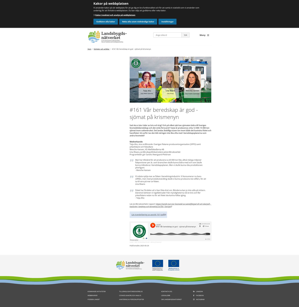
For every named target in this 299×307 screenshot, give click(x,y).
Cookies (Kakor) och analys (130, 295)
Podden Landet (94, 299)
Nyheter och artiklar (101, 49)
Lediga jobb (165, 295)
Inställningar (167, 21)
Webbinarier (92, 295)
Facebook (200, 295)
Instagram (200, 299)
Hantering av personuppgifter (131, 299)
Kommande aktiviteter (97, 291)
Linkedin (199, 291)
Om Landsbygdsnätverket (171, 299)
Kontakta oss (166, 291)
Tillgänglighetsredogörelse (131, 291)
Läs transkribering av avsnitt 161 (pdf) (149, 214)
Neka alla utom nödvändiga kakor (138, 21)
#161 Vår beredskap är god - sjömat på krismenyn (148, 242)
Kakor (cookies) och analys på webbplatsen (115, 15)
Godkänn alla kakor (105, 21)
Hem (89, 49)
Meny (204, 35)
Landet (131, 242)
